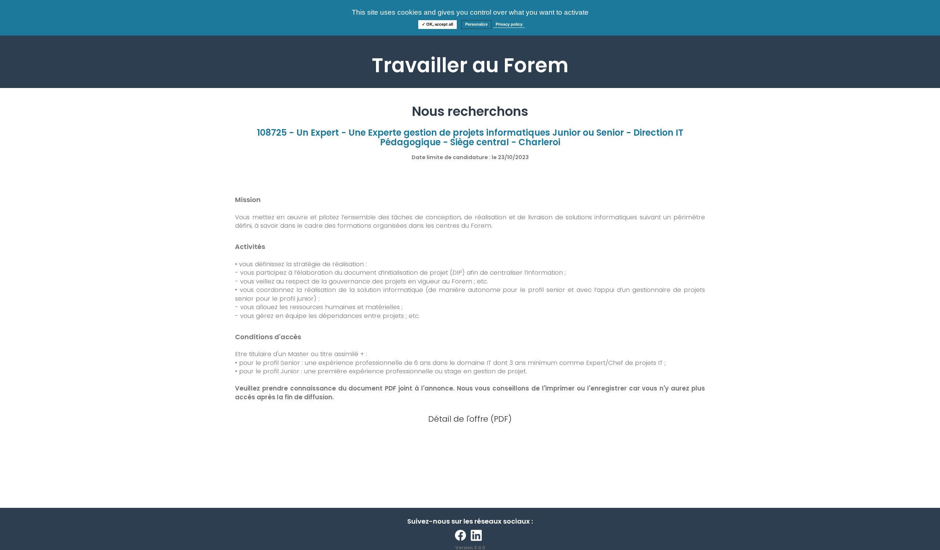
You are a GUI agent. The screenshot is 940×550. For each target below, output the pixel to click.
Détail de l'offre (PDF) (470, 419)
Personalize (476, 24)
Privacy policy (509, 24)
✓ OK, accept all (437, 24)
